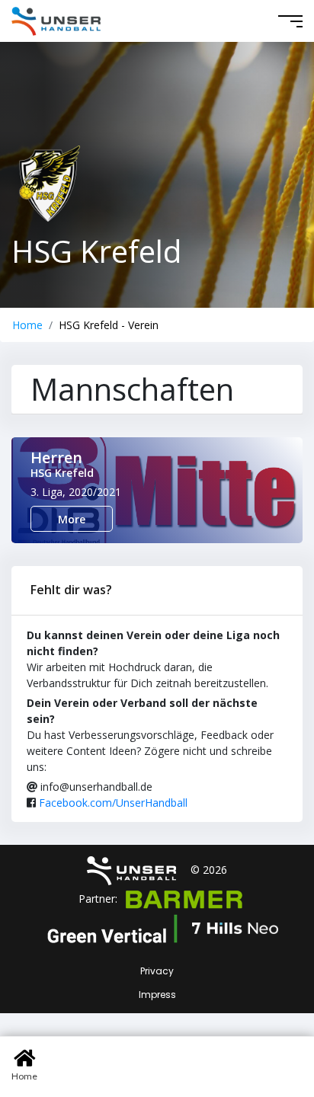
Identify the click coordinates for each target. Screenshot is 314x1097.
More (71, 519)
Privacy (157, 970)
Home (27, 325)
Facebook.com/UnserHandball (113, 802)
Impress (157, 994)
